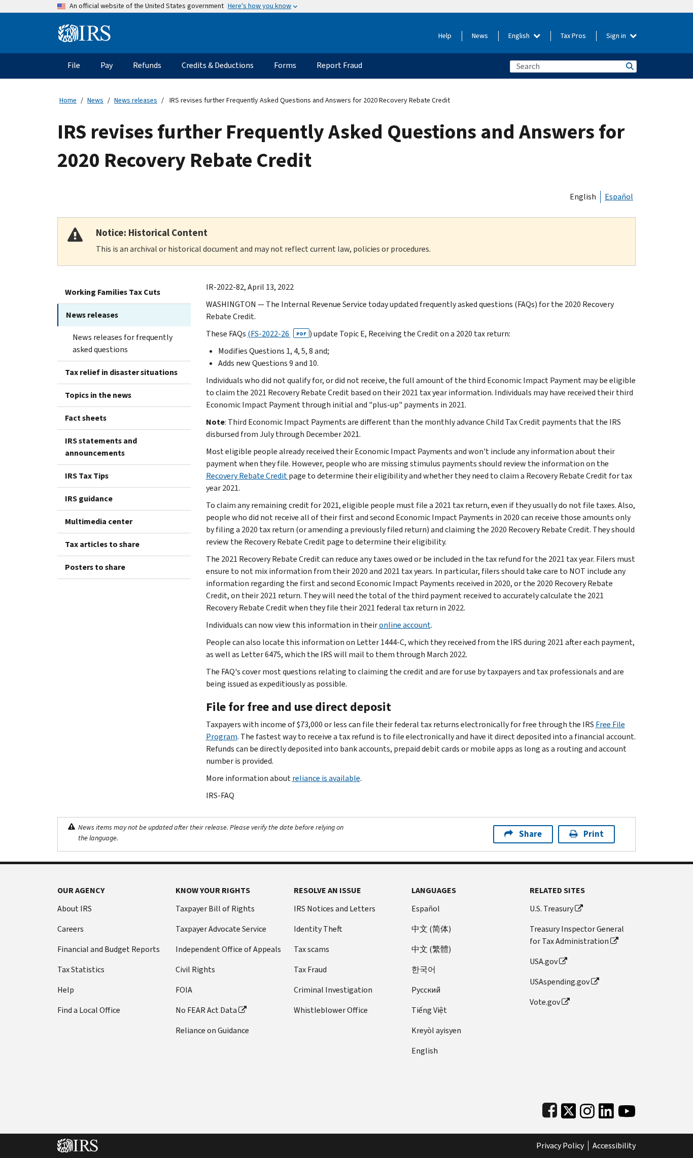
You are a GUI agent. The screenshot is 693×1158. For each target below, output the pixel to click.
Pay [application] (106, 65)
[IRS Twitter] (568, 1108)
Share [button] (530, 834)
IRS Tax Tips (87, 475)
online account (405, 625)
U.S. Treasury (551, 908)
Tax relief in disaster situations (121, 372)
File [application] (73, 65)
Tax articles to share (102, 544)
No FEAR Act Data (206, 1010)
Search (629, 66)
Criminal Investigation (333, 989)
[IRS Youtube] (627, 1108)
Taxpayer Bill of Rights (215, 908)
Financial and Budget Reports (108, 949)
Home (68, 100)
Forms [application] (285, 65)
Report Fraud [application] (339, 65)
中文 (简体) (431, 929)
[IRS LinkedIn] (606, 1108)
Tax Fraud (310, 969)
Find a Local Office (88, 1010)
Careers (70, 929)
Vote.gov (545, 1002)
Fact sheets (86, 418)
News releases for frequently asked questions (122, 343)
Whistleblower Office (331, 1010)
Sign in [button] (617, 36)
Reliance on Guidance (212, 1030)
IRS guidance (89, 498)
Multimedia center (98, 521)
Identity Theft (318, 929)
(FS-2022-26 (277, 333)
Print (593, 834)
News (480, 36)
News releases (135, 100)
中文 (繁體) (431, 949)
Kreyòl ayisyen (436, 1030)
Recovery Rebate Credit (247, 475)
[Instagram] (587, 1108)
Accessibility (614, 1146)
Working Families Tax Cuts (112, 292)
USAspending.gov (560, 981)
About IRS (74, 908)
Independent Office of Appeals (228, 949)
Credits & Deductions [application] (218, 65)
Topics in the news (98, 395)
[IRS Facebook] (549, 1108)
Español (619, 196)
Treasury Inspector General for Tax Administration (577, 935)
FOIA (184, 989)
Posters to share (95, 567)
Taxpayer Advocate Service (221, 929)
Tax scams (311, 949)
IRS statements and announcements (101, 446)
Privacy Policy (560, 1146)
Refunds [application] (147, 65)
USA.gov (544, 961)
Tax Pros (573, 36)
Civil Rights (195, 969)
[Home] (84, 29)
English (519, 36)
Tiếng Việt (429, 1010)
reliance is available (326, 778)
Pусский (425, 989)
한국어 (423, 969)
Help (445, 36)
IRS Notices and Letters (334, 908)
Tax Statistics (81, 969)
